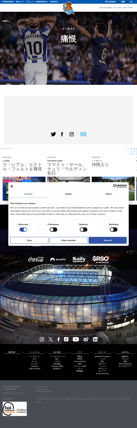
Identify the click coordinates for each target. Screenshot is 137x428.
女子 (34, 359)
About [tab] (109, 194)
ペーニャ (102, 366)
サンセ (34, 361)
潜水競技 (57, 364)
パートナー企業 (80, 366)
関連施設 (79, 371)
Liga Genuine (34, 369)
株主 (102, 361)
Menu (6, 21)
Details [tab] (68, 194)
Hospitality (41, 2)
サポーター (102, 352)
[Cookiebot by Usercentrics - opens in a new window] (115, 186)
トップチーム (34, 356)
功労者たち (57, 369)
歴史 (80, 364)
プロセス (125, 359)
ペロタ (57, 361)
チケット (29, 2)
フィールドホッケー (57, 356)
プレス (79, 369)
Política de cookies (44, 391)
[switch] (53, 229)
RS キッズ (102, 369)
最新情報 (11, 352)
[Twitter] (53, 134)
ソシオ (102, 359)
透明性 (79, 359)
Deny (29, 240)
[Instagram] (71, 134)
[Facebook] (62, 134)
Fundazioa (8, 2)
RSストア (20, 2)
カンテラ (34, 364)
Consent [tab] (28, 194)
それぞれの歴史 (57, 366)
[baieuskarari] (15, 408)
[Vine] (86, 339)
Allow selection (68, 240)
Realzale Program (102, 356)
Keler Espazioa (125, 364)
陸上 (57, 359)
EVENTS (53, 2)
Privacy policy (42, 389)
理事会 (79, 356)
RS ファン (102, 364)
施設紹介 (125, 356)
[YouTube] (76, 339)
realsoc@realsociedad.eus (14, 393)
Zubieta (34, 366)
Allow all (108, 240)
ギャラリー (102, 371)
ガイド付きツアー (125, 366)
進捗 (125, 361)
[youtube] (83, 134)
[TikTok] (66, 339)
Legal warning (42, 387)
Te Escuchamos (102, 373)
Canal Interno (80, 361)
